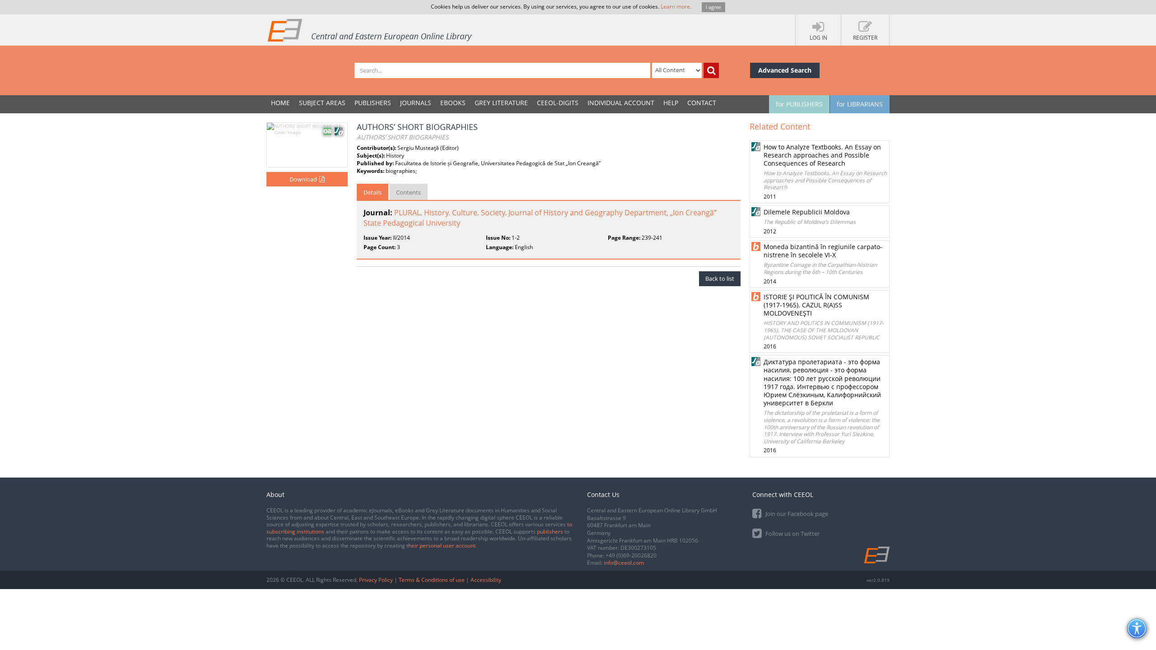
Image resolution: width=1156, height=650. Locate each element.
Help (670, 102)
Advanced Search (784, 70)
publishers (550, 531)
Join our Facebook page (796, 514)
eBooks (453, 102)
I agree (713, 7)
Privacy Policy (376, 580)
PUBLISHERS (372, 102)
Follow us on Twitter (792, 533)
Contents (408, 192)
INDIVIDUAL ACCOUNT (620, 102)
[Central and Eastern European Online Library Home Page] (370, 29)
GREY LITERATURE (501, 102)
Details (373, 192)
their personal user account (440, 545)
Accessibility (486, 580)
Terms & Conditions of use (432, 580)
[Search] (711, 70)
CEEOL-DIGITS (557, 102)
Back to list (719, 278)
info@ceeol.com (624, 562)
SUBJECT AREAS (322, 102)
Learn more (675, 6)
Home (280, 102)
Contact (701, 102)
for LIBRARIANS (860, 104)
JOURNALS (415, 102)
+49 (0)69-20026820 (631, 555)
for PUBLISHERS (799, 104)
